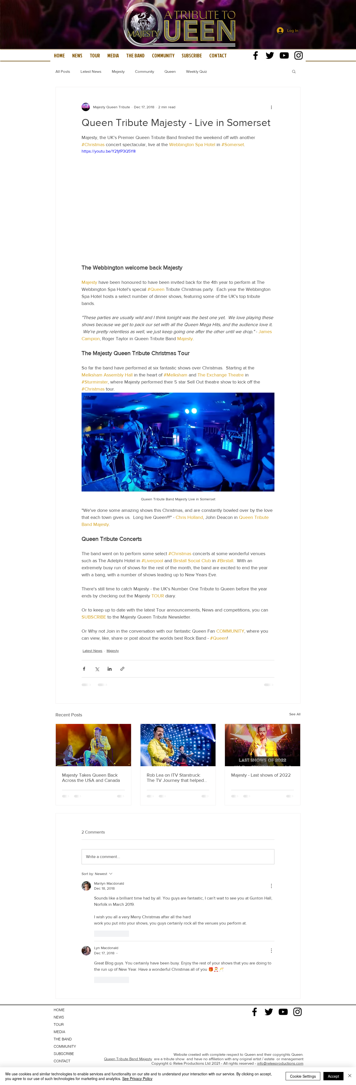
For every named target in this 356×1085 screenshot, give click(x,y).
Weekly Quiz (196, 71)
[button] (293, 71)
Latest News (91, 71)
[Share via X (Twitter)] (96, 668)
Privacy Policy (291, 924)
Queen (170, 71)
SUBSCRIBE (64, 899)
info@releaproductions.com (280, 909)
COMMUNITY (65, 892)
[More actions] (271, 107)
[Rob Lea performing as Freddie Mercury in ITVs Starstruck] (178, 745)
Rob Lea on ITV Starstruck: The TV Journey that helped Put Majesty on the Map (175, 777)
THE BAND (63, 885)
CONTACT (62, 907)
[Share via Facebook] (84, 668)
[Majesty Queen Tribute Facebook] (255, 55)
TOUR (59, 870)
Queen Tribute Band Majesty (128, 905)
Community (144, 71)
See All (294, 714)
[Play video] (178, 202)
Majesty (118, 71)
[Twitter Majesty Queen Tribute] (269, 55)
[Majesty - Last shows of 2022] (262, 745)
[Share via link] (122, 668)
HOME (59, 856)
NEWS (59, 863)
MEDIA (59, 878)
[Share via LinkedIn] (109, 668)
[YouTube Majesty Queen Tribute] (284, 55)
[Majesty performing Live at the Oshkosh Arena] (93, 745)
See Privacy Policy (137, 1078)
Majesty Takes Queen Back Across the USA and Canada (91, 777)
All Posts (63, 71)
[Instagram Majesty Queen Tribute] (298, 55)
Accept (333, 1076)
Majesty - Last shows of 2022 (261, 775)
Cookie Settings (303, 1076)
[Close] (350, 1076)
